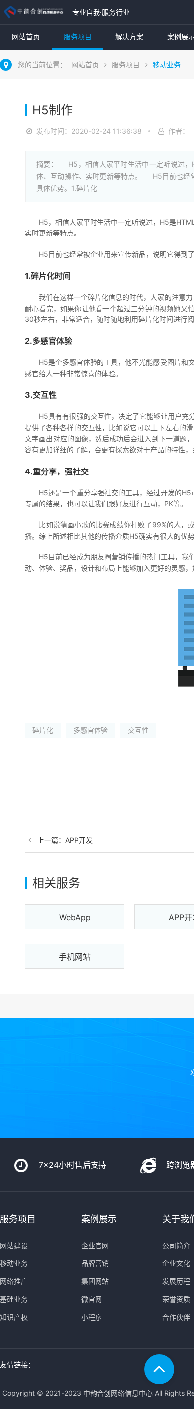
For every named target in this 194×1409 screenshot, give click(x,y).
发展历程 (176, 1281)
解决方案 (129, 36)
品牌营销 (95, 1263)
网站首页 (26, 36)
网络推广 (14, 1281)
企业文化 (176, 1263)
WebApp (75, 917)
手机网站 (75, 957)
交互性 (138, 730)
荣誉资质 (176, 1299)
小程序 (91, 1317)
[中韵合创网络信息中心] (33, 12)
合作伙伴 (176, 1317)
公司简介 (176, 1245)
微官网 (91, 1299)
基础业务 (14, 1299)
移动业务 (167, 64)
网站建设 (14, 1245)
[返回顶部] (159, 1369)
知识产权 (14, 1317)
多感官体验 (90, 730)
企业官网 (95, 1245)
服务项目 (78, 36)
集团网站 (95, 1281)
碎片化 (42, 730)
